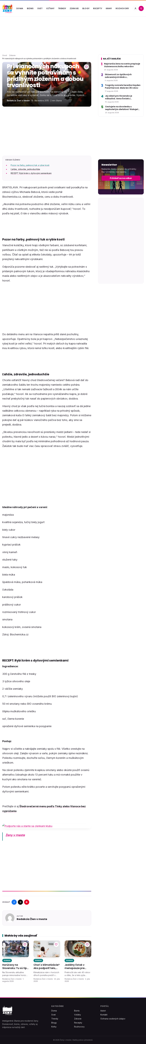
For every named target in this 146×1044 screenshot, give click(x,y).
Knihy (109, 8)
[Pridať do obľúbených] (86, 66)
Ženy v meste (15, 835)
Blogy (86, 8)
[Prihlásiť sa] (135, 8)
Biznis (30, 8)
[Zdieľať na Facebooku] (14, 902)
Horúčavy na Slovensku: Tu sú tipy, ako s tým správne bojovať (15, 966)
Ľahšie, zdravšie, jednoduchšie (25, 169)
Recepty (97, 8)
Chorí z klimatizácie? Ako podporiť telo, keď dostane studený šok (47, 966)
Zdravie (74, 8)
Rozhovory (122, 8)
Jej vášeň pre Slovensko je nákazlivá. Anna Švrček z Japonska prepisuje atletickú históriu (120, 97)
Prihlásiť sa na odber (121, 178)
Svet (39, 8)
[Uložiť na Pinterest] (26, 902)
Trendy (62, 8)
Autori (103, 1010)
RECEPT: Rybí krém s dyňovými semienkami (31, 173)
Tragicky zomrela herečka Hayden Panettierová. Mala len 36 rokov (122, 86)
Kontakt (103, 1014)
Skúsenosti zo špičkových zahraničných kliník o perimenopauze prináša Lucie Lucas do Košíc (120, 76)
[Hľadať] (141, 8)
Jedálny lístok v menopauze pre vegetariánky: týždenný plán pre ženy (76, 966)
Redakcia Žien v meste (18, 100)
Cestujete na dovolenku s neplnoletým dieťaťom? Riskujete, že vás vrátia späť (122, 108)
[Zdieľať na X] (20, 902)
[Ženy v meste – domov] (7, 8)
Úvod (4, 55)
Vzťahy (50, 8)
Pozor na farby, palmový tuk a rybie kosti (30, 165)
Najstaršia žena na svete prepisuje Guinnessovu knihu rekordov (122, 65)
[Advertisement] (46, 131)
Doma (19, 8)
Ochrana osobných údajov (112, 1018)
